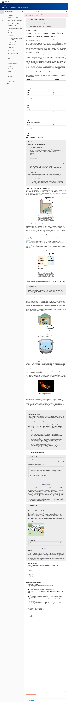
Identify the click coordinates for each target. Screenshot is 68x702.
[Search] (53, 11)
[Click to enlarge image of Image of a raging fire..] (46, 386)
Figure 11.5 (62, 306)
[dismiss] (66, 14)
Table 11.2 (28, 72)
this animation (31, 416)
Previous (28, 691)
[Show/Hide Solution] (46, 480)
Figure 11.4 (28, 240)
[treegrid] (14, 48)
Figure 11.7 (50, 399)
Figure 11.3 (41, 194)
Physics (4, 5)
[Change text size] (66, 11)
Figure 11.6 (40, 308)
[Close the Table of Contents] (22, 11)
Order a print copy (31, 695)
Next (64, 691)
